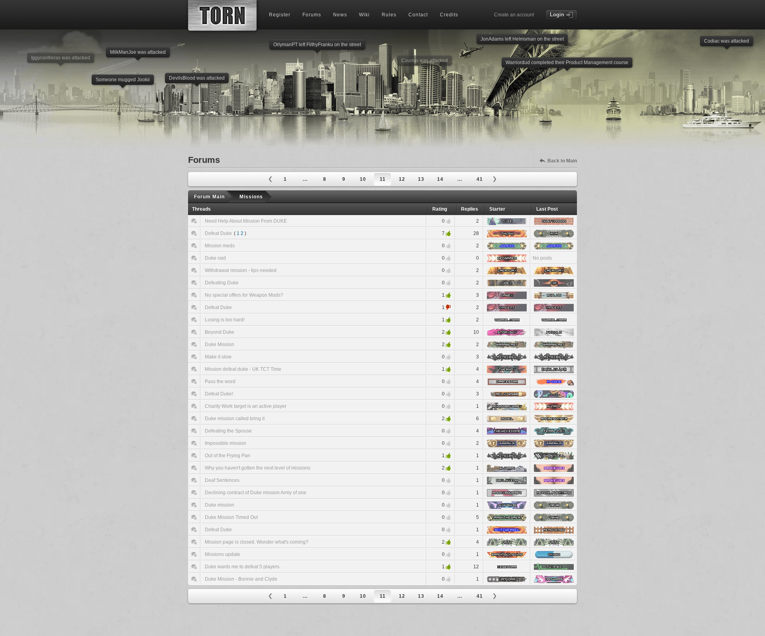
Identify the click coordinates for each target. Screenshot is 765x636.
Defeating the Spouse (228, 431)
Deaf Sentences (222, 480)
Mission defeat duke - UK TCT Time (243, 369)
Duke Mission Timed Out (231, 517)
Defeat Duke (218, 233)
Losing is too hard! (225, 320)
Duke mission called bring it (235, 418)
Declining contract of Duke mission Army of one (255, 492)
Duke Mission (219, 344)
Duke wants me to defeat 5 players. (242, 566)
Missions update (222, 554)
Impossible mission (225, 443)
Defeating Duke (222, 283)
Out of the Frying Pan (227, 455)
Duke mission (219, 505)
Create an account (514, 15)
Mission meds (220, 246)
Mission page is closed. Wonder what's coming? (256, 542)
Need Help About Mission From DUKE (246, 221)
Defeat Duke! (219, 394)
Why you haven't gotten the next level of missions (257, 468)
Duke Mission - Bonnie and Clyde (241, 579)
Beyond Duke (219, 332)
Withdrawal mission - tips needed (241, 270)
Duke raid (215, 258)
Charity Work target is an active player (245, 406)
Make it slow (218, 357)
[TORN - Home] (222, 15)
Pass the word (220, 381)
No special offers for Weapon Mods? (244, 295)
